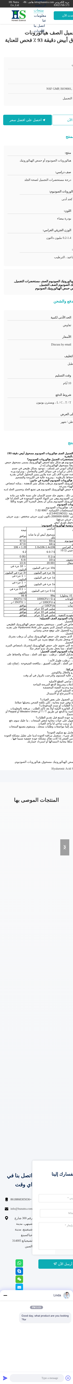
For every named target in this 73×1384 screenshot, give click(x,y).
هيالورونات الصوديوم (27, 761)
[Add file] (68, 1378)
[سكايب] (24, 1273)
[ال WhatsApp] (24, 1265)
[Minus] (5, 1295)
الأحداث (39, 31)
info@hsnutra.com (21, 1208)
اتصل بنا (39, 26)
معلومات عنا (40, 18)
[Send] (5, 1378)
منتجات (39, 10)
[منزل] (19, 15)
